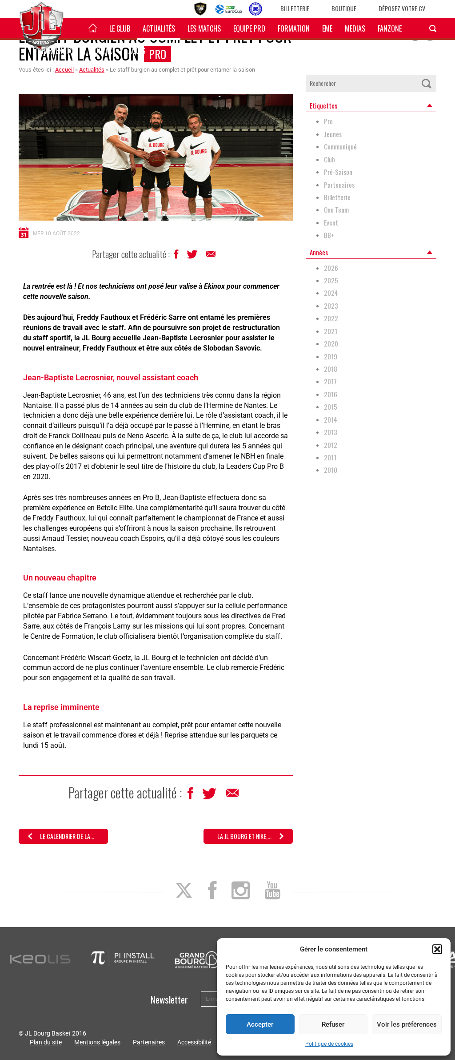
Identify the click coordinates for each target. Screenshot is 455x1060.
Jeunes (333, 134)
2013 (330, 432)
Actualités (159, 28)
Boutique (343, 8)
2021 (330, 331)
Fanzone (390, 28)
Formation (294, 28)
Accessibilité (194, 1042)
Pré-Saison (338, 172)
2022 (331, 318)
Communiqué (340, 146)
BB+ (329, 235)
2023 (331, 305)
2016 (330, 394)
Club (329, 159)
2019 (330, 356)
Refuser (333, 1024)
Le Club (119, 28)
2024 (331, 293)
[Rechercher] (426, 83)
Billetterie (294, 8)
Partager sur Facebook (177, 256)
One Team (336, 209)
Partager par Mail (212, 256)
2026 (331, 268)
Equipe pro (249, 28)
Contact (103, 50)
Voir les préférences (407, 1024)
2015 (330, 406)
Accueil (64, 69)
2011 (330, 457)
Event (331, 222)
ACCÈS (136, 50)
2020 (331, 343)
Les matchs (204, 28)
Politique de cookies (329, 1044)
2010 (330, 470)
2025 (331, 280)
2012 (330, 445)
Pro (328, 121)
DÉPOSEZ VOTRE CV (402, 8)
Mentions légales (97, 1042)
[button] (437, 949)
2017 (330, 381)
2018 (330, 369)
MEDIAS (355, 28)
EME (327, 28)
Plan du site (46, 1042)
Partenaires (339, 184)
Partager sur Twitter (193, 256)
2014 (330, 419)
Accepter (260, 1024)
